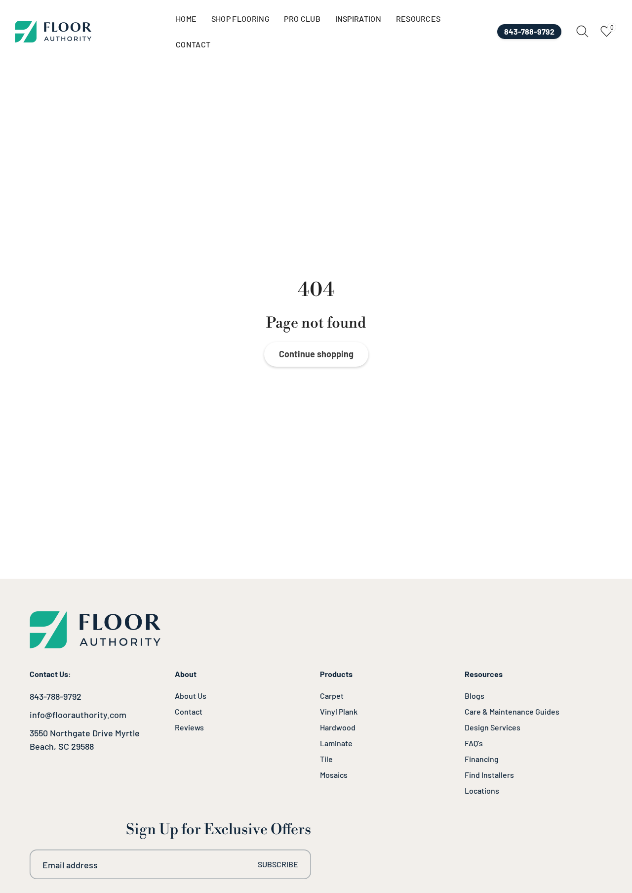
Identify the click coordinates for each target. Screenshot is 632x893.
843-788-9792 (55, 696)
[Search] (582, 31)
